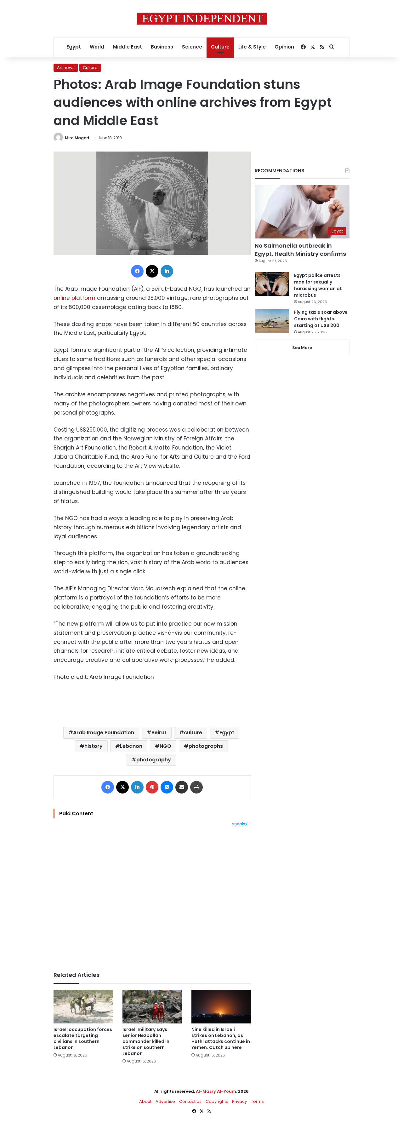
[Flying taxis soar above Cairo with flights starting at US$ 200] (272, 321)
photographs (206, 746)
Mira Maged (77, 137)
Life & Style (252, 46)
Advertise (165, 1101)
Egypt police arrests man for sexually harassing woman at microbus (318, 285)
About (145, 1101)
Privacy (239, 1101)
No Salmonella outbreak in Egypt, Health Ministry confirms (300, 249)
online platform (74, 298)
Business (162, 46)
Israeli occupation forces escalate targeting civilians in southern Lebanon (83, 1038)
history (93, 746)
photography (153, 759)
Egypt (73, 46)
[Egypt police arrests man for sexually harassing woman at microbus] (272, 284)
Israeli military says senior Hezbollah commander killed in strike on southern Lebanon (145, 1041)
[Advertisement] (152, 896)
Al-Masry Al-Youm (216, 1091)
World (97, 46)
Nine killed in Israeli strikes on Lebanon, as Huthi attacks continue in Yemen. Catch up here (220, 1038)
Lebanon (131, 746)
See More (302, 348)
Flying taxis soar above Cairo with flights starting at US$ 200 (321, 319)
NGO (165, 746)
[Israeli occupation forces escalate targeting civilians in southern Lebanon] (83, 1007)
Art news (66, 68)
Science (192, 46)
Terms (257, 1101)
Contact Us (190, 1101)
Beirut (159, 732)
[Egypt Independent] (202, 19)
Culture (220, 46)
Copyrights (217, 1101)
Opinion (284, 46)
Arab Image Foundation (103, 732)
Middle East (127, 46)
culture (193, 732)
